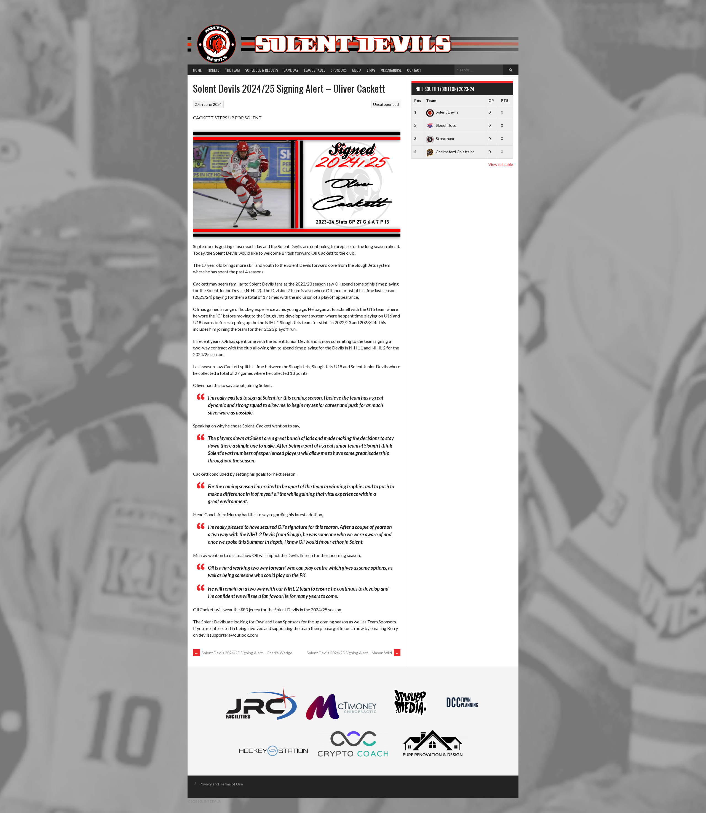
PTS (504, 100)
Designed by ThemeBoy (500, 801)
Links (371, 70)
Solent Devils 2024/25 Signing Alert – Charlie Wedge (243, 652)
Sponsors (339, 70)
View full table (500, 164)
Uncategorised (386, 104)
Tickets (213, 70)
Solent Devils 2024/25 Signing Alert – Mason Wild (353, 652)
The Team (232, 70)
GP (491, 100)
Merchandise (391, 70)
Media (356, 70)
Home (197, 70)
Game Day (291, 70)
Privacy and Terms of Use (221, 784)
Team (431, 100)
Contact (414, 70)
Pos (417, 100)
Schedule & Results (261, 70)
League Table (314, 70)
